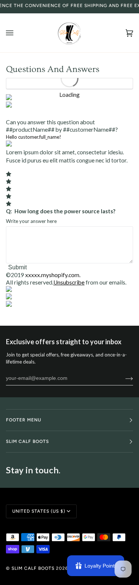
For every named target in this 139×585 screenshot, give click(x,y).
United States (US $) (38, 511)
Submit (17, 267)
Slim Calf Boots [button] (27, 441)
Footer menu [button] (23, 420)
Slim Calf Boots (32, 568)
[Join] (123, 378)
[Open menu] (17, 32)
